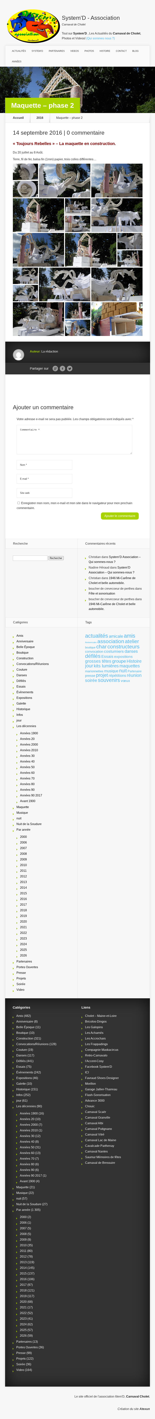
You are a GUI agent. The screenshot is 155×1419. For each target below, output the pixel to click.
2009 (23, 859)
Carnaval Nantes (96, 1151)
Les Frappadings (96, 1044)
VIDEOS (74, 51)
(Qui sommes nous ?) (100, 38)
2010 (23, 865)
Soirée (20, 984)
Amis (19, 635)
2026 (23, 955)
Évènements (24, 692)
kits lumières (106, 665)
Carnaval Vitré (94, 1134)
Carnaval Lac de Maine (100, 1140)
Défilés (21, 680)
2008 (23, 853)
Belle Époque (25, 647)
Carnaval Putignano (98, 1128)
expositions (123, 656)
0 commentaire (86, 133)
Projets (21, 978)
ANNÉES (16, 61)
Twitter (70, 369)
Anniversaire (24, 641)
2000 (23, 836)
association (110, 641)
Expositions (24, 697)
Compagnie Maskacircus (101, 1049)
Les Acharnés (94, 1032)
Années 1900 (29, 733)
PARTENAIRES (57, 51)
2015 (23, 893)
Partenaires (24, 961)
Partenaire (135, 671)
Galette (21, 703)
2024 (23, 944)
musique (111, 671)
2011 (23, 870)
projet (102, 675)
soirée (91, 680)
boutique (90, 647)
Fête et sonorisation (102, 593)
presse (90, 676)
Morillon (90, 1083)
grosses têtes (98, 661)
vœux (125, 681)
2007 (23, 848)
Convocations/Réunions (32, 664)
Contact (121, 51)
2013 (23, 882)
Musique (22, 812)
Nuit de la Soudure (29, 824)
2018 (23, 910)
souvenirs (109, 680)
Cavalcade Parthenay (99, 1145)
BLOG (135, 51)
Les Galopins (94, 1027)
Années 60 (27, 772)
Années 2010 (29, 750)
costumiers (114, 651)
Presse (21, 972)
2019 (23, 916)
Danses (21, 675)
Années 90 (27, 789)
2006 (23, 842)
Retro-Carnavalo (96, 1055)
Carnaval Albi (94, 1123)
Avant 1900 (27, 801)
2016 (39, 117)
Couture (21, 669)
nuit (18, 818)
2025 (23, 949)
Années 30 (27, 755)
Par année (23, 829)
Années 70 (27, 778)
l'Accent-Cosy (94, 1061)
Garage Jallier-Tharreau (101, 1089)
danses (131, 651)
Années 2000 (29, 744)
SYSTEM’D (37, 51)
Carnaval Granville (97, 1117)
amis (129, 636)
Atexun (145, 1409)
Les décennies (26, 726)
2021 (23, 927)
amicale (116, 636)
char (101, 647)
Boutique (22, 652)
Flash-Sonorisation (98, 1095)
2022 (23, 932)
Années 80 (27, 784)
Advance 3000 (95, 1100)
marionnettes (94, 671)
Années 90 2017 (31, 795)
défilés (93, 656)
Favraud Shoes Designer (102, 1078)
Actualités (19, 51)
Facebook (62, 369)
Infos (19, 714)
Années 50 (27, 767)
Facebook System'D (98, 1066)
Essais (21, 686)
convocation (94, 651)
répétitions (117, 675)
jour (19, 720)
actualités (96, 636)
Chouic (90, 1106)
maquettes (129, 665)
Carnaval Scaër (95, 1112)
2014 (23, 887)
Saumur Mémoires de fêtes (103, 1157)
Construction (24, 658)
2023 (23, 938)
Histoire (134, 661)
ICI (87, 1072)
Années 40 (27, 761)
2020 (23, 921)
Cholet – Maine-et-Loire (101, 1015)
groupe (119, 661)
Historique (23, 709)
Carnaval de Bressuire (100, 1162)
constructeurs (123, 646)
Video (20, 989)
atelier (132, 641)
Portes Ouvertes (27, 967)
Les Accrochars (95, 1038)
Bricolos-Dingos (96, 1021)
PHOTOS (89, 51)
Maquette (22, 807)
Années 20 (27, 738)
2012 (23, 876)
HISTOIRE (105, 51)
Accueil (18, 117)
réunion (134, 675)
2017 (23, 904)
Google (55, 369)
